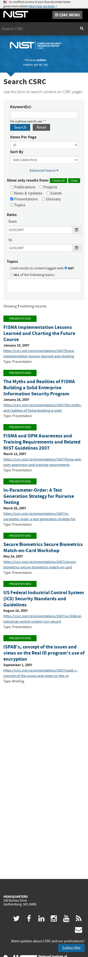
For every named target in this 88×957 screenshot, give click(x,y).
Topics (19, 205)
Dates (12, 214)
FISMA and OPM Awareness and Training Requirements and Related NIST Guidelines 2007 (42, 441)
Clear (74, 180)
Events (56, 193)
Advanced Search (43, 170)
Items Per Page (23, 137)
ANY (70, 268)
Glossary (53, 199)
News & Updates (27, 193)
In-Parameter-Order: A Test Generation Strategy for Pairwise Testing (38, 496)
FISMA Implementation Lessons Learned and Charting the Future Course (39, 333)
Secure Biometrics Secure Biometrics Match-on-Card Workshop (43, 547)
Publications (24, 187)
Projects (50, 187)
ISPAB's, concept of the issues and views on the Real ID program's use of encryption (44, 653)
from (13, 221)
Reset (41, 127)
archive (41, 60)
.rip (45, 64)
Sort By (16, 151)
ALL (16, 275)
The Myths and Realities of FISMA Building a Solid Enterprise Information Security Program (39, 387)
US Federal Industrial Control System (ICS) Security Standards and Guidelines (43, 598)
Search (20, 127)
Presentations (25, 199)
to (10, 239)
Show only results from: (42, 180)
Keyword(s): (21, 106)
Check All (58, 180)
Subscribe (71, 948)
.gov (36, 64)
